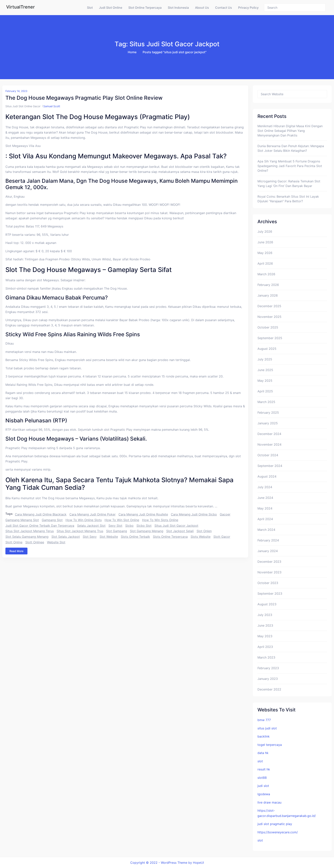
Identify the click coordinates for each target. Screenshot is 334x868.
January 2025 (267, 423)
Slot (90, 7)
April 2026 (265, 263)
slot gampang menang (146, 531)
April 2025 (265, 391)
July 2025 (264, 359)
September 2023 (269, 593)
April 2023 (265, 647)
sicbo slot (144, 525)
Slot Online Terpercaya (145, 7)
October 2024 (267, 455)
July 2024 (264, 487)
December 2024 (269, 434)
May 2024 (264, 508)
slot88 (262, 778)
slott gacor (221, 537)
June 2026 (265, 242)
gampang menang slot (22, 520)
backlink (263, 736)
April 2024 (265, 519)
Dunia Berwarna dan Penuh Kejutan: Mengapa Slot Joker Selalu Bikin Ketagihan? (290, 148)
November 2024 (269, 444)
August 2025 (266, 349)
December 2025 (269, 306)
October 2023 (267, 583)
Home (132, 52)
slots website (200, 537)
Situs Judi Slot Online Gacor (22, 106)
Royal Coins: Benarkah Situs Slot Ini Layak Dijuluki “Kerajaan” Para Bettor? (288, 199)
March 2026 (266, 274)
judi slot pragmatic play (274, 824)
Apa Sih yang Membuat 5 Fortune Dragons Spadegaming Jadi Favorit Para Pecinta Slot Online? (289, 165)
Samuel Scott (51, 106)
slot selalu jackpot (65, 537)
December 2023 (269, 562)
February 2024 (268, 540)
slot (260, 761)
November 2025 (269, 317)
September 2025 (269, 338)
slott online (13, 542)
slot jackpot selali (180, 531)
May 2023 (264, 636)
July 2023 (264, 615)
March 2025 (266, 402)
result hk (263, 769)
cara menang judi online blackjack (40, 514)
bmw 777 (264, 720)
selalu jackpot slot (91, 525)
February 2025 (268, 412)
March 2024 (266, 530)
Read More (16, 551)
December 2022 (269, 689)
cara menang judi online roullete (143, 514)
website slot (56, 542)
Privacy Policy (248, 7)
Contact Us (223, 7)
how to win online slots (84, 520)
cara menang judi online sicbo (194, 514)
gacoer (225, 514)
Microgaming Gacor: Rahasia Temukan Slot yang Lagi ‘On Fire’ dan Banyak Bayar (288, 183)
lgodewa (263, 794)
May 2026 (264, 253)
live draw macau (269, 802)
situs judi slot (267, 728)
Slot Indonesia (178, 7)
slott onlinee (34, 542)
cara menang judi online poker (92, 514)
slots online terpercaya (170, 537)
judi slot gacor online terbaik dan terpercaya (39, 525)
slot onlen (204, 531)
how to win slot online (122, 520)
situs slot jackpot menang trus (80, 531)
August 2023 (266, 604)
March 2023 (266, 657)
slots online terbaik (135, 537)
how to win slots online (160, 520)
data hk (262, 753)
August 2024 (266, 476)
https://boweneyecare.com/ (277, 832)
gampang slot (52, 520)
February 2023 (268, 668)
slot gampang (116, 531)
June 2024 (265, 498)
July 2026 (264, 231)
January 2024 (267, 551)
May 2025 (264, 381)
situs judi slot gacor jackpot (176, 525)
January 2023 (267, 679)
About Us (202, 7)
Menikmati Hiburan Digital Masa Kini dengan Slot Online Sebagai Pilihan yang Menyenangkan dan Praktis (290, 130)
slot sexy (90, 537)
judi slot (263, 786)
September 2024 (269, 466)
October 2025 (267, 327)
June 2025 (265, 370)
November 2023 (269, 572)
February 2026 (268, 285)
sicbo (129, 525)
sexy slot (115, 525)
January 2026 (267, 295)
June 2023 (265, 625)
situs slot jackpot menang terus (29, 531)
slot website (109, 537)
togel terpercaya (269, 745)
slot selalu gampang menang (27, 537)
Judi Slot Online (110, 7)
